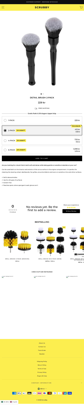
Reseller (42, 354)
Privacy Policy (42, 372)
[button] (42, 120)
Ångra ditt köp (42, 376)
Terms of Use (42, 368)
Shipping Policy (42, 361)
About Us (42, 343)
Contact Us (42, 346)
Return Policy (42, 365)
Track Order (42, 350)
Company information (41, 383)
